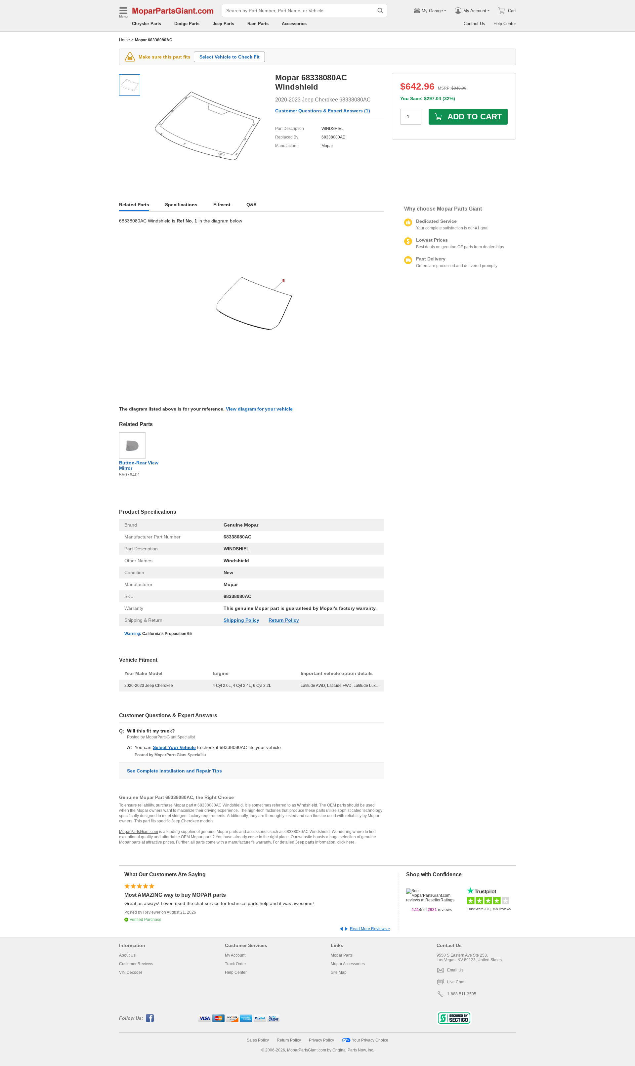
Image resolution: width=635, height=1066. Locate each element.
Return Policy (284, 620)
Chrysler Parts (146, 23)
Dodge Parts (186, 23)
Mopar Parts (342, 955)
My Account (235, 955)
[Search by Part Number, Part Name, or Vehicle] (380, 11)
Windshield (307, 805)
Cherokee (190, 821)
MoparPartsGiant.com (138, 831)
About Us (127, 955)
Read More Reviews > (370, 929)
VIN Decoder (130, 972)
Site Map (339, 972)
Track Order (235, 964)
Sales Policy (258, 1040)
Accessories (294, 23)
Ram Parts (258, 23)
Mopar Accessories (348, 964)
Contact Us (474, 23)
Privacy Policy (321, 1040)
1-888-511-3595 (461, 994)
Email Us (455, 970)
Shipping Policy (241, 620)
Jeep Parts (223, 23)
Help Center (504, 23)
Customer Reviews (136, 964)
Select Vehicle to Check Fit (229, 56)
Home (124, 40)
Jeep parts (304, 842)
